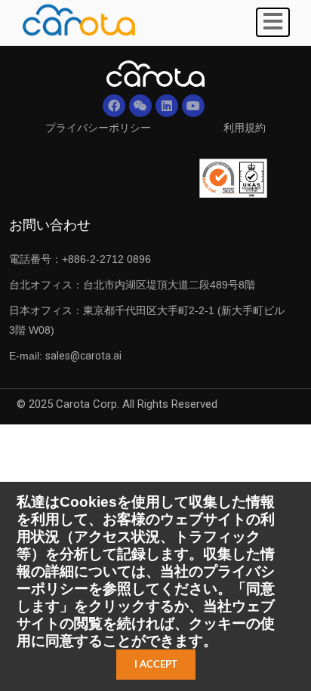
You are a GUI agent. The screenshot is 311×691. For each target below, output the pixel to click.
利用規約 (244, 128)
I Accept (155, 664)
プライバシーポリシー (98, 128)
